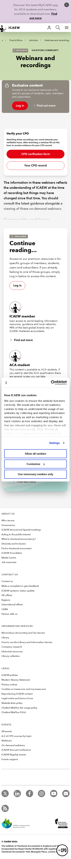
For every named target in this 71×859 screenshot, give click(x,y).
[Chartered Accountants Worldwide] (61, 823)
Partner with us (9, 614)
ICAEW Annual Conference (16, 749)
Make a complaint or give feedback (20, 586)
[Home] (11, 27)
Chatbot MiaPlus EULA (13, 712)
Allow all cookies (35, 453)
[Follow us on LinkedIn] (17, 793)
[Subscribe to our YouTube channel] (53, 793)
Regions (5, 600)
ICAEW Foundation (11, 553)
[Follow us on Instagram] (41, 793)
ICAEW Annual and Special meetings (21, 529)
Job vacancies (8, 562)
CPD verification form (35, 154)
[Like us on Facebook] (29, 793)
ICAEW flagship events (13, 754)
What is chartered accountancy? (18, 539)
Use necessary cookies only (35, 474)
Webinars (6, 740)
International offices (12, 604)
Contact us (7, 581)
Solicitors (33, 40)
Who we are (7, 520)
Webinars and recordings (57, 40)
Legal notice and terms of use (17, 698)
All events (6, 731)
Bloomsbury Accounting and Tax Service (23, 632)
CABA (4, 609)
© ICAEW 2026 (9, 841)
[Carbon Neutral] (17, 823)
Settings (54, 442)
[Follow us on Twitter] (5, 793)
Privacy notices (9, 684)
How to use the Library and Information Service (26, 642)
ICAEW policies (9, 675)
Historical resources (12, 651)
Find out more (46, 105)
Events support (9, 759)
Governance (8, 525)
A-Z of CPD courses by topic (16, 736)
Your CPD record (35, 165)
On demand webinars (13, 745)
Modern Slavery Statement (15, 679)
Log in (20, 105)
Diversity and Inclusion (13, 543)
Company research (11, 646)
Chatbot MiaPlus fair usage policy (19, 707)
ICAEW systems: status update (17, 590)
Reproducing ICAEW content (17, 693)
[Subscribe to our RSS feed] (5, 808)
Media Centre (8, 557)
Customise (33, 464)
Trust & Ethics (15, 40)
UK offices (6, 595)
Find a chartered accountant (16, 548)
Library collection (10, 656)
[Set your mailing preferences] (66, 793)
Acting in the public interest (16, 534)
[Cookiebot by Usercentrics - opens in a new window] (51, 382)
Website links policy (12, 703)
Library (5, 637)
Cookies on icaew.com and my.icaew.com (23, 689)
